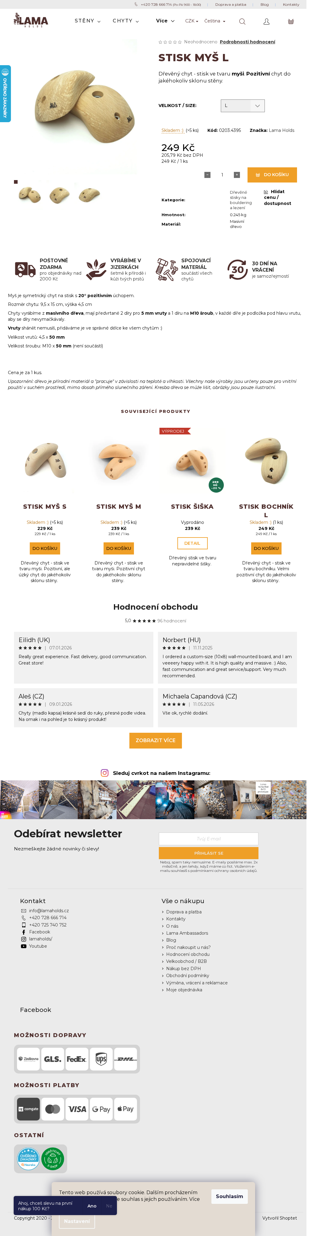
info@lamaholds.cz (49, 910)
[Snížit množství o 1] (207, 175)
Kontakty (176, 919)
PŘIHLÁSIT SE (208, 853)
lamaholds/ (40, 939)
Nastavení (77, 1221)
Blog (171, 940)
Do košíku (276, 174)
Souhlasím (229, 1196)
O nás (172, 926)
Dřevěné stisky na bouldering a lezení (241, 200)
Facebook (39, 932)
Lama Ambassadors (187, 933)
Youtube (38, 946)
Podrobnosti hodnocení (247, 42)
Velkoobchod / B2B (186, 961)
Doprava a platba (184, 912)
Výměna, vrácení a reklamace (197, 983)
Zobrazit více (156, 740)
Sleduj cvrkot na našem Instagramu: (161, 773)
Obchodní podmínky (187, 975)
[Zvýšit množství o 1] (237, 175)
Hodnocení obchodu (155, 607)
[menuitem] (88, 21)
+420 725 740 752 (48, 925)
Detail (192, 543)
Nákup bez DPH (183, 968)
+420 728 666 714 (48, 917)
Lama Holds (281, 130)
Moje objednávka (184, 990)
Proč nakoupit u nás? (188, 947)
